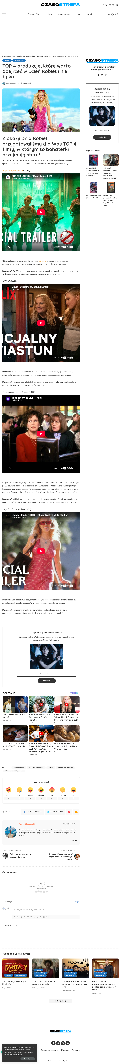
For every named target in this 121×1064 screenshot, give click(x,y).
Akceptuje (27, 1059)
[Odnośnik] (41, 917)
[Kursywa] (17, 917)
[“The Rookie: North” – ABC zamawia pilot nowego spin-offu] (75, 968)
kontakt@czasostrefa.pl (102, 69)
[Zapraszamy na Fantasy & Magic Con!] (15, 968)
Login (77, 902)
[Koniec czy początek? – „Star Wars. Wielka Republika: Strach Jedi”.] (111, 187)
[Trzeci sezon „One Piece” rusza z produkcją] (45, 968)
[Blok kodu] (37, 917)
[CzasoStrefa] (60, 5)
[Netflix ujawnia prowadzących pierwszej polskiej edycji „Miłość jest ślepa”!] (105, 968)
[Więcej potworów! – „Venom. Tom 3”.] (93, 187)
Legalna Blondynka (36, 767)
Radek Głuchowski (24, 83)
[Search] (117, 14)
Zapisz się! (46, 680)
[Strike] (24, 917)
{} (44, 917)
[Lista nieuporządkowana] (31, 917)
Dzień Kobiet (19, 767)
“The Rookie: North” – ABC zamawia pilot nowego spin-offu (75, 984)
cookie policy (17, 1054)
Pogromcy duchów (66, 767)
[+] (47, 917)
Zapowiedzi (40, 975)
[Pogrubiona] (14, 917)
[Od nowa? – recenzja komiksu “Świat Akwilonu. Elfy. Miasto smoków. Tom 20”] (111, 160)
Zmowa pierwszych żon (14, 771)
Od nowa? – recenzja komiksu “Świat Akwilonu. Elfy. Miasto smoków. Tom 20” (110, 173)
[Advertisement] (60, 35)
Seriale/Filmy (19, 60)
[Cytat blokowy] (34, 917)
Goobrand (69, 1061)
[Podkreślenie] (21, 917)
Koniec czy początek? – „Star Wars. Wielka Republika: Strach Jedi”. (110, 200)
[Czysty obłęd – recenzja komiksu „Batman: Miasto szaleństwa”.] (93, 160)
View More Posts (69, 824)
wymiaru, (42, 261)
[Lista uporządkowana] (27, 917)
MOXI (51, 767)
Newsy (7, 60)
